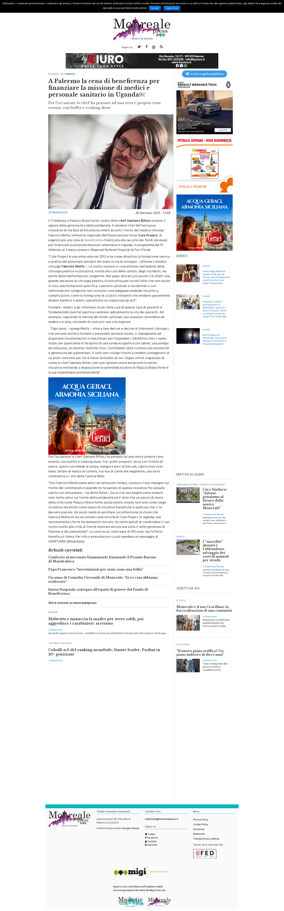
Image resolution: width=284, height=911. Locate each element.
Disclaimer (199, 829)
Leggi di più (172, 8)
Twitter (151, 834)
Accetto (155, 8)
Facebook (152, 838)
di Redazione (57, 213)
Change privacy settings (206, 839)
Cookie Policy (200, 825)
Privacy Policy (200, 820)
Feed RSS (152, 845)
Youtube (152, 842)
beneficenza (93, 240)
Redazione (199, 834)
